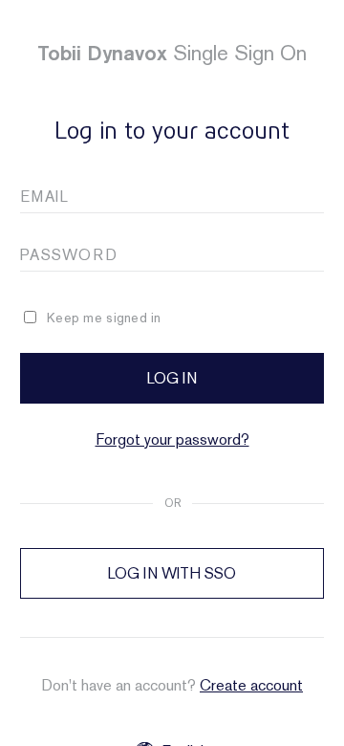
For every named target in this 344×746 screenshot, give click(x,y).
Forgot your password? (172, 439)
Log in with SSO (172, 573)
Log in (172, 378)
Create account (251, 685)
